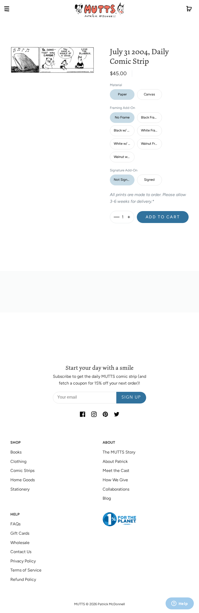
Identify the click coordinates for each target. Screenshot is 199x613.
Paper (122, 94)
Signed (149, 180)
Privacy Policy (23, 561)
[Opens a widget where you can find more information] (179, 603)
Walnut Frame (151, 143)
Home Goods (22, 479)
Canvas (149, 94)
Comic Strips (22, 470)
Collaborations (116, 489)
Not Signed (122, 180)
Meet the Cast (116, 470)
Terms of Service (25, 570)
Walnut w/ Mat (124, 157)
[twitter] (116, 414)
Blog (107, 498)
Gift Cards (19, 533)
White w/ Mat (124, 143)
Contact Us (20, 551)
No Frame (122, 117)
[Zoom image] (52, 56)
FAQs (15, 523)
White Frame (150, 130)
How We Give (115, 479)
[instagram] (94, 414)
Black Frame (150, 117)
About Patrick (115, 461)
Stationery (20, 489)
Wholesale (20, 542)
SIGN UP (131, 397)
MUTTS (79, 604)
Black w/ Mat (123, 130)
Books (16, 452)
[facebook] (82, 414)
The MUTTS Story (119, 452)
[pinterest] (105, 414)
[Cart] (189, 10)
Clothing (18, 461)
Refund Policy (23, 579)
